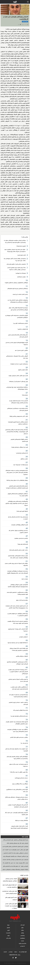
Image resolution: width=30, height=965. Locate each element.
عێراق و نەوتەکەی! (21, 277)
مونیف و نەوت (24, 579)
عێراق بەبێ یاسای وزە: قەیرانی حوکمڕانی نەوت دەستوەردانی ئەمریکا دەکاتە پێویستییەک (15, 250)
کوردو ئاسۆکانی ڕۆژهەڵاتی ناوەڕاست (19, 525)
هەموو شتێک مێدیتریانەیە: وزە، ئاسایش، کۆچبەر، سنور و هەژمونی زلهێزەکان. (17, 723)
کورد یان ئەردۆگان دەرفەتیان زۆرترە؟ (19, 447)
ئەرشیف (5, 952)
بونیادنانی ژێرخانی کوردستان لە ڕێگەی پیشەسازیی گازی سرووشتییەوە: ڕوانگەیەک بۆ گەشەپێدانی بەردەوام (16, 432)
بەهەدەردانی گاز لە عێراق (22, 600)
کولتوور (8, 927)
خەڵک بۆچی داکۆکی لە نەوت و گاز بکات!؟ (19, 772)
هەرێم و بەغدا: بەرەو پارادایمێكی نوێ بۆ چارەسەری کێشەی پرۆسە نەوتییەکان (18, 402)
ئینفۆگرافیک (22, 938)
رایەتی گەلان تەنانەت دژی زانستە (20, 294)
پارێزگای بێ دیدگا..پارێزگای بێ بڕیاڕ (20, 784)
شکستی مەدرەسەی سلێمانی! (21, 538)
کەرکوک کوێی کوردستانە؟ (22, 511)
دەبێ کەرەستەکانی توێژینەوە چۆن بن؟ (19, 716)
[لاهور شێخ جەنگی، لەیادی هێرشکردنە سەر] (23, 905)
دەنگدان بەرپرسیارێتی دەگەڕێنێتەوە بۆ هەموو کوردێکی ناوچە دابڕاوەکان (17, 663)
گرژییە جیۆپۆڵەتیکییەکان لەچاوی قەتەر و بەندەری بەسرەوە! (17, 343)
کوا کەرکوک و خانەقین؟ (23, 329)
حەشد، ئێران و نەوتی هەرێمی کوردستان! (18, 550)
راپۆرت (8, 935)
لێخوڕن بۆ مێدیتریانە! (21, 246)
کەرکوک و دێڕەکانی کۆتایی (22, 656)
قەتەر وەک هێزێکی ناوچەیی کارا (20, 710)
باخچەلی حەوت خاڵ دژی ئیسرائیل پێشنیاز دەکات (17, 843)
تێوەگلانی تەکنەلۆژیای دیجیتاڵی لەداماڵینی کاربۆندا (16, 283)
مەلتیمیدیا (8, 933)
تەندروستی (22, 946)
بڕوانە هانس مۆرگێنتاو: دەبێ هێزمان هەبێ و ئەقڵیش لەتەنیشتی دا (18, 614)
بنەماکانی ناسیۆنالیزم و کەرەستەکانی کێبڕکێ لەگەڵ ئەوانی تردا (18, 495)
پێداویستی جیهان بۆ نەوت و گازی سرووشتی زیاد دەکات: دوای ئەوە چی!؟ (15, 259)
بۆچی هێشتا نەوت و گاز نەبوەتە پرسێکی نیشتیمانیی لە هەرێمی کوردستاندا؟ (19, 649)
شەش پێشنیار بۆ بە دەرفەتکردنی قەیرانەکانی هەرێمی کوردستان (17, 409)
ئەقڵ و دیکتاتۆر (24, 459)
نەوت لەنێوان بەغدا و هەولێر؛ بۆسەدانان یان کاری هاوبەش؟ (16, 750)
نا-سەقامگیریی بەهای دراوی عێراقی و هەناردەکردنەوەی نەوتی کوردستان (19, 688)
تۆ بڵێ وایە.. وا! (24, 743)
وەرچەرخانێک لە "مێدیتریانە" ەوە (20, 465)
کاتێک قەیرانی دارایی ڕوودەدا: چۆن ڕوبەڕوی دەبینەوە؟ (18, 630)
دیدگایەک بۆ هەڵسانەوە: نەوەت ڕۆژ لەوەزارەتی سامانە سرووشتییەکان (17, 388)
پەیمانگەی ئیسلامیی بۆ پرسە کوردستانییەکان (17, 288)
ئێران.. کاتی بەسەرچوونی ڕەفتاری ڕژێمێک (19, 416)
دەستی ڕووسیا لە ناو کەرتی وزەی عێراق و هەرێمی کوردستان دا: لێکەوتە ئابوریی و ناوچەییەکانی (18, 671)
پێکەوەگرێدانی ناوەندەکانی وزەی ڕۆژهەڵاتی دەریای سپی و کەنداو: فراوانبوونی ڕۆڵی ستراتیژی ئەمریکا (17, 503)
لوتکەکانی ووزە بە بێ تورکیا (21, 820)
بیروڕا (8, 925)
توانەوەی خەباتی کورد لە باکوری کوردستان (16, 264)
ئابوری (8, 930)
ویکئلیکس (22, 935)
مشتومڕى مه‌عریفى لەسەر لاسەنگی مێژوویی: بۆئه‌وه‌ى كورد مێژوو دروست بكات (17, 622)
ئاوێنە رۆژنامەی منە (23, 952)
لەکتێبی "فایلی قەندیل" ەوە (21, 350)
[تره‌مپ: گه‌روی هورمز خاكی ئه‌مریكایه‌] (23, 899)
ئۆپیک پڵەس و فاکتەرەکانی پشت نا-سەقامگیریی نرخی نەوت (17, 790)
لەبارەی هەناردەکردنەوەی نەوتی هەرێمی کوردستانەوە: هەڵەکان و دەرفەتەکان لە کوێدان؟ (17, 487)
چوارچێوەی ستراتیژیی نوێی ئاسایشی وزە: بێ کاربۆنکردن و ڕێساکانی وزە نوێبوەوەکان (18, 301)
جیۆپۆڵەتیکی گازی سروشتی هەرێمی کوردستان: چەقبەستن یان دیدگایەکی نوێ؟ (17, 757)
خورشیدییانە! (25, 395)
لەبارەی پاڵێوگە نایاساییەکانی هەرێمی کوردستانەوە (19, 440)
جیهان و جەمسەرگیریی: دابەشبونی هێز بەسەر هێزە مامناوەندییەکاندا (17, 593)
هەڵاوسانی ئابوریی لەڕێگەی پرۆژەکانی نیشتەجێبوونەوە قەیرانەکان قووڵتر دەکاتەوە (18, 586)
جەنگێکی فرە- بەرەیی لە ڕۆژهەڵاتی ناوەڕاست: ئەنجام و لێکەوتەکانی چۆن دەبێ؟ (17, 730)
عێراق (22, 927)
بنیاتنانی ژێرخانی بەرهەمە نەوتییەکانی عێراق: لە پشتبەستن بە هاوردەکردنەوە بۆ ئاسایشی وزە (15, 241)
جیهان (22, 930)
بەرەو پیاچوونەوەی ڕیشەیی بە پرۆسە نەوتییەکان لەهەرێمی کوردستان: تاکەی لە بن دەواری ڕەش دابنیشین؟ (17, 472)
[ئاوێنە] (15, 917)
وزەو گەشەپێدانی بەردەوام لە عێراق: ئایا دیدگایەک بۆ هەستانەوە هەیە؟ (18, 696)
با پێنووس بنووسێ (23, 637)
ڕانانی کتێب (8, 938)
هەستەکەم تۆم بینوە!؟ (23, 544)
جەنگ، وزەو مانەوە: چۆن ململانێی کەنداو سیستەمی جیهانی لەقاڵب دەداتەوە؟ (17, 268)
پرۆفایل (22, 933)
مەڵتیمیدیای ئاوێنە (22, 943)
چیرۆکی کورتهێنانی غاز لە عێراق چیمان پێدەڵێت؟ (17, 480)
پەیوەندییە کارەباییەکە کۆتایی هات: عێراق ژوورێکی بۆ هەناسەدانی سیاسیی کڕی (18, 309)
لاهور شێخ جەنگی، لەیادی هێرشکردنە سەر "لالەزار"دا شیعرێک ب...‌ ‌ (11, 906)
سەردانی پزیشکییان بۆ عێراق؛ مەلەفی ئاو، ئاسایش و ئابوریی (18, 531)
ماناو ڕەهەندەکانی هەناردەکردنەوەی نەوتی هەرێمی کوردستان (18, 336)
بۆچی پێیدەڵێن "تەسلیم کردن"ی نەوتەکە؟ (18, 381)
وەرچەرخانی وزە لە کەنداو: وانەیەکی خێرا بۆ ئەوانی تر (18, 518)
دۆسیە (22, 941)
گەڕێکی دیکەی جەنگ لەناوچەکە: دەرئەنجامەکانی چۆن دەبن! (17, 357)
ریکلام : (14, 955)
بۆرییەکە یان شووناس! (21, 273)
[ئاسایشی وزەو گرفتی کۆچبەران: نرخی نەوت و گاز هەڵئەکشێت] (15, 9)
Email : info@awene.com (15, 921)
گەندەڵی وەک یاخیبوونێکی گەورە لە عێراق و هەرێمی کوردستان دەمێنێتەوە (18, 806)
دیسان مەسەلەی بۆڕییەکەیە (21, 778)
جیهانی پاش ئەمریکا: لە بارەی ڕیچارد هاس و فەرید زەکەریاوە (16, 564)
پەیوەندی (10, 952)
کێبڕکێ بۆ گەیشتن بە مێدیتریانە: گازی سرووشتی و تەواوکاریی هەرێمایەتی (16, 316)
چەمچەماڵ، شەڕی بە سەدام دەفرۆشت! (19, 364)
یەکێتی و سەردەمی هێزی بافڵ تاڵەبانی (19, 737)
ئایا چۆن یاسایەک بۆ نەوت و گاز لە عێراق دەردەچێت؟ (18, 765)
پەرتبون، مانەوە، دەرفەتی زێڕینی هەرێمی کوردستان (18, 703)
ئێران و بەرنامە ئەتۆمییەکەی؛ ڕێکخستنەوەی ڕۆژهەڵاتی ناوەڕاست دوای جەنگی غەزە (18, 557)
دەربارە (15, 952)
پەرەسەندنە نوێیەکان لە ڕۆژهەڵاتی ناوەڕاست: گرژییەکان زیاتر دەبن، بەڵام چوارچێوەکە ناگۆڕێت (17, 572)
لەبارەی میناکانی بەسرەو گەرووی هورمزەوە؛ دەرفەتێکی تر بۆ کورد (18, 423)
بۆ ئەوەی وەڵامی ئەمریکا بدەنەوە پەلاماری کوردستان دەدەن (18, 680)
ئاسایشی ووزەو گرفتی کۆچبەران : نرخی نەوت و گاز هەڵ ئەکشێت (16, 813)
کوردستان (22, 925)
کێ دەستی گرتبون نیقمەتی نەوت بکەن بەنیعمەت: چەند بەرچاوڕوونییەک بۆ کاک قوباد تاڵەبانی (16, 607)
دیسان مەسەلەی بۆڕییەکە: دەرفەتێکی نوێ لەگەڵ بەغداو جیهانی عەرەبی (16, 798)
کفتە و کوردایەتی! (21, 255)
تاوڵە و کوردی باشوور (23, 370)
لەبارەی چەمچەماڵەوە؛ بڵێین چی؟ (20, 323)
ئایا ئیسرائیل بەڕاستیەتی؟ (22, 453)
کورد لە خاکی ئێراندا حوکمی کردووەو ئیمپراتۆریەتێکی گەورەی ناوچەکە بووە (19, 827)
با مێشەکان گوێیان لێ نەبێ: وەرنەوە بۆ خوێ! (17, 643)
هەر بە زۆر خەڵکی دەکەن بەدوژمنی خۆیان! (18, 376)
